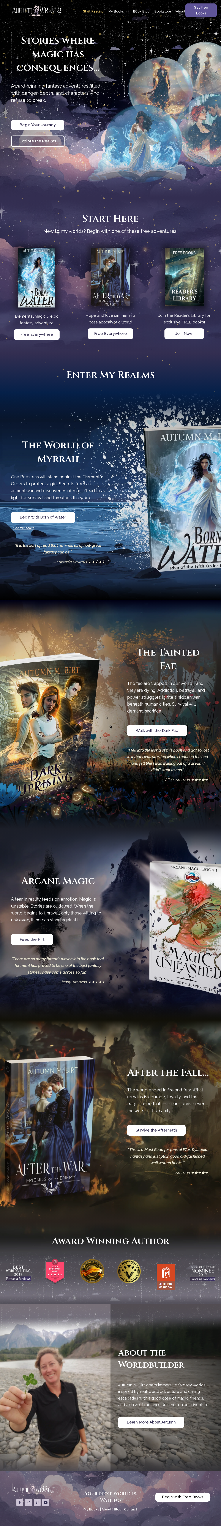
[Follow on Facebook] (19, 1502)
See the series (23, 528)
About (180, 11)
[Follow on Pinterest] (37, 1502)
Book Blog (141, 11)
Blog (118, 1509)
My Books (116, 11)
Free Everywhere (36, 334)
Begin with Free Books (183, 1497)
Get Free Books (201, 10)
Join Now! (184, 333)
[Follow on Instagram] (28, 1502)
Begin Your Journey (38, 125)
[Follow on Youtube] (45, 1502)
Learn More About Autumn (151, 1422)
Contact (130, 1509)
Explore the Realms (37, 141)
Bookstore (162, 11)
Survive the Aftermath (156, 1130)
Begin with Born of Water (43, 517)
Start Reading (93, 11)
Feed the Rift (32, 939)
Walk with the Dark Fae (157, 730)
